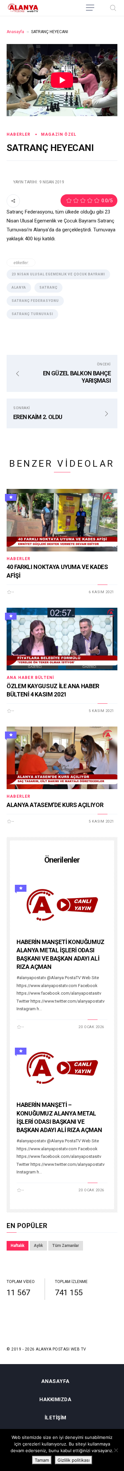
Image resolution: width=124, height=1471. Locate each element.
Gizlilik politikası (74, 1460)
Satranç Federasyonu (35, 301)
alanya (19, 287)
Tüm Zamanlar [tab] (65, 1245)
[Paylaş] (13, 201)
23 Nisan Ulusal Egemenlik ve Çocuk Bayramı (58, 274)
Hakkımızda (55, 1399)
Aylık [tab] (38, 1245)
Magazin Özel (58, 134)
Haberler (19, 134)
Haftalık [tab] (17, 1245)
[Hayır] (115, 1450)
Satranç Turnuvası (32, 314)
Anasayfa (15, 31)
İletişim (55, 1417)
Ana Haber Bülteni (30, 677)
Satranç (48, 287)
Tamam (42, 1460)
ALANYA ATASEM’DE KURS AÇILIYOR (55, 804)
